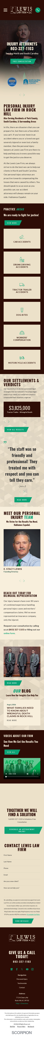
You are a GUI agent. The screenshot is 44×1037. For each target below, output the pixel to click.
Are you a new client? (11, 881)
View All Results (15, 429)
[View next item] (24, 95)
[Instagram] (32, 969)
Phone (6, 868)
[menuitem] (12, 1026)
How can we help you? (11, 888)
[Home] (21, 10)
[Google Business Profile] (11, 969)
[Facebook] (17, 969)
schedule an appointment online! (22, 830)
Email (6, 875)
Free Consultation (22, 61)
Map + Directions (22, 1003)
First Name (8, 855)
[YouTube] (27, 969)
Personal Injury (22, 979)
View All (11, 752)
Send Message (22, 921)
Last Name (7, 862)
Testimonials (22, 983)
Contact (22, 987)
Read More (22, 500)
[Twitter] (22, 969)
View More (12, 223)
